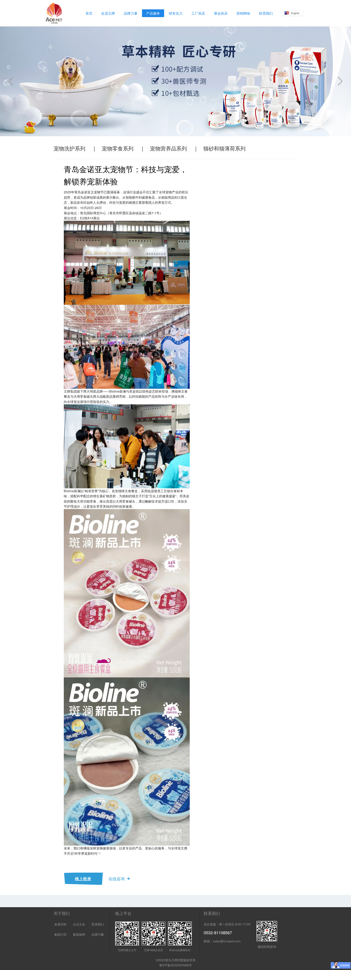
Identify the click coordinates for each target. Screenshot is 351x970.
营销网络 (243, 13)
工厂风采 (198, 13)
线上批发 (83, 879)
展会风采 (221, 13)
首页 (89, 13)
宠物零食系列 (117, 148)
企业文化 (79, 924)
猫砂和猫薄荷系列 (224, 148)
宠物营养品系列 (168, 148)
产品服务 (153, 13)
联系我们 (266, 13)
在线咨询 (116, 879)
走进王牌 (108, 13)
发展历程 (60, 924)
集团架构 (79, 934)
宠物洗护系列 (69, 148)
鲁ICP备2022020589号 (175, 965)
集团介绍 (60, 934)
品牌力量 (131, 13)
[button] (340, 81)
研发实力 (176, 13)
